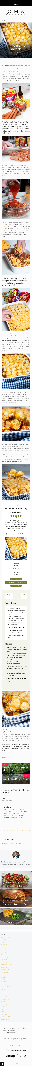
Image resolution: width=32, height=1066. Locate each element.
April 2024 (4, 945)
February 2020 (5, 987)
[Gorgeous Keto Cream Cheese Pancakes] (16, 906)
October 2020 (5, 967)
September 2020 (6, 969)
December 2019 (5, 992)
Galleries (14, 2)
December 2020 (5, 962)
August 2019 (5, 1001)
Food (8, 2)
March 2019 (4, 1014)
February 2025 (5, 937)
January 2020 (5, 989)
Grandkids (26, 2)
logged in (11, 843)
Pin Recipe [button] (21, 534)
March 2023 (4, 952)
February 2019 (5, 1016)
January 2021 (5, 959)
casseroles (6, 757)
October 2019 (5, 997)
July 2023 (4, 947)
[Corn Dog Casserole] (16, 923)
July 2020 (4, 974)
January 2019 (5, 1019)
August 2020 (5, 972)
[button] (25, 608)
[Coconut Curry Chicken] (16, 887)
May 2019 (4, 1009)
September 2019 (6, 999)
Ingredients (9, 597)
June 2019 (4, 1006)
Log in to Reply (7, 821)
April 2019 (4, 1011)
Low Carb (19, 2)
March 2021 (4, 955)
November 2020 (6, 964)
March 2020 (4, 984)
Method (24, 597)
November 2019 (6, 994)
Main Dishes (19, 55)
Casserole (26, 53)
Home (4, 2)
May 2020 (4, 979)
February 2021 (5, 957)
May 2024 (4, 942)
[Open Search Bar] (29, 20)
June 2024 (4, 940)
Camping (16, 4)
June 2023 (4, 950)
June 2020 (4, 977)
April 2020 (4, 982)
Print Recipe (11, 534)
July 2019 (4, 1004)
